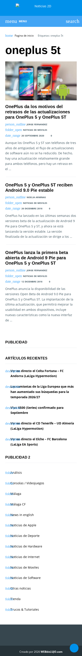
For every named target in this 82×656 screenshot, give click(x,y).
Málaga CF (18, 504)
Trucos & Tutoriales (24, 609)
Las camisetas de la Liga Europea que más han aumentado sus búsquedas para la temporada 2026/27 (42, 391)
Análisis (16, 472)
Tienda (15, 599)
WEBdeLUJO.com (52, 652)
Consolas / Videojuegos (27, 483)
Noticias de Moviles (35, 129)
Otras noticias (20, 588)
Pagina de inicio (24, 35)
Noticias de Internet (25, 557)
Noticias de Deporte (25, 536)
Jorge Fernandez (37, 124)
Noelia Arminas (36, 197)
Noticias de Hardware (26, 546)
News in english (22, 515)
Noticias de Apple (23, 525)
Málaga (15, 494)
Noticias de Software (25, 578)
